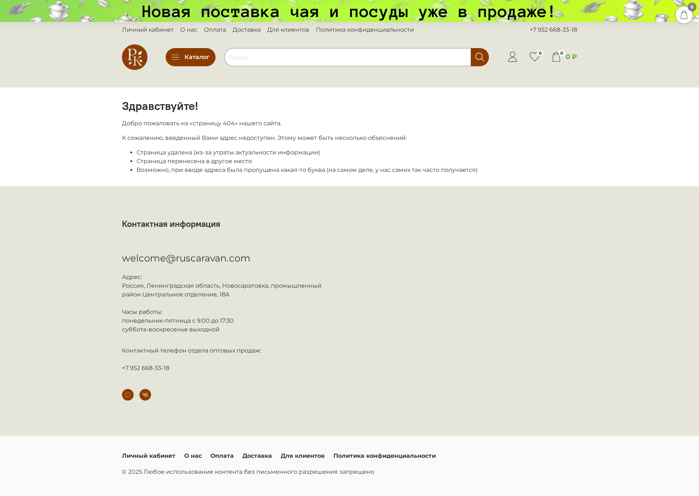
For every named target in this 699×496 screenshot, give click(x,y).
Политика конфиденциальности (365, 29)
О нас (188, 29)
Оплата (215, 29)
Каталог (197, 57)
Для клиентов (288, 29)
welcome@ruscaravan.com (186, 258)
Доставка (247, 29)
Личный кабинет (148, 29)
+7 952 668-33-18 (553, 29)
